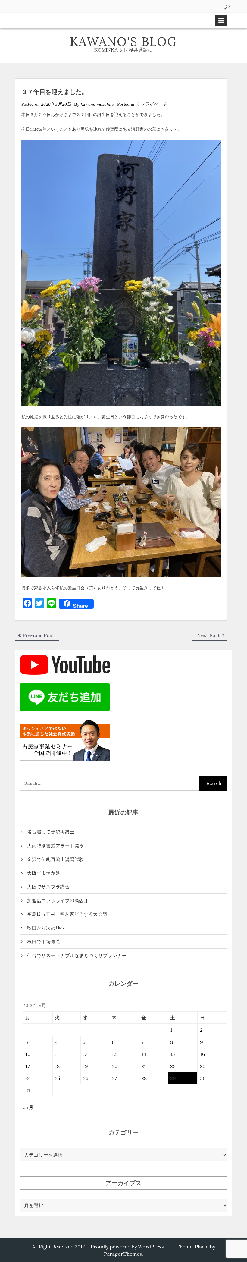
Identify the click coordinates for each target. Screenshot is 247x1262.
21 (143, 1066)
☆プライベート (151, 104)
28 (144, 1078)
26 (85, 1078)
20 (114, 1066)
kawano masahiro (97, 104)
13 (114, 1054)
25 (57, 1078)
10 (27, 1054)
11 (57, 1054)
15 (172, 1054)
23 (202, 1066)
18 (57, 1066)
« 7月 (28, 1107)
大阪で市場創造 (43, 873)
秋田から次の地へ (46, 928)
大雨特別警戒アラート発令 (55, 846)
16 (202, 1054)
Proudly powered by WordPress (127, 1247)
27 (114, 1078)
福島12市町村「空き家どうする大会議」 (69, 914)
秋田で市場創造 (43, 941)
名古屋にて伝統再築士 (51, 832)
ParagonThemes (123, 1254)
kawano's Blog (123, 41)
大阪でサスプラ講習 (48, 887)
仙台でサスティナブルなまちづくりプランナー (77, 955)
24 (28, 1078)
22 (173, 1066)
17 (27, 1066)
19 (85, 1066)
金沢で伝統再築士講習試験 (55, 859)
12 (85, 1054)
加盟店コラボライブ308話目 (57, 900)
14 (143, 1054)
